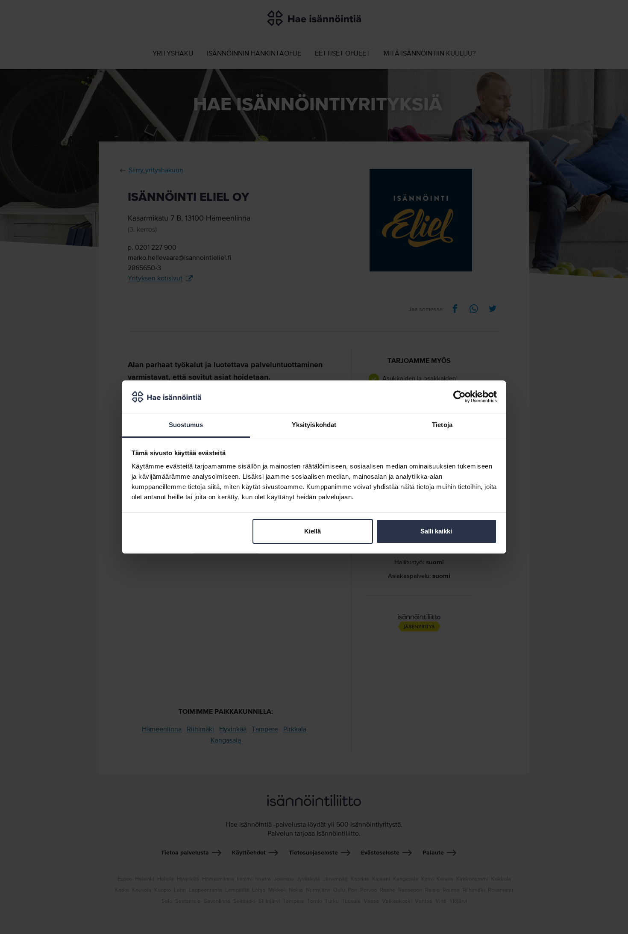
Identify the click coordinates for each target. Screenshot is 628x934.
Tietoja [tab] (442, 424)
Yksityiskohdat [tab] (314, 424)
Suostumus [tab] (186, 424)
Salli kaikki (436, 531)
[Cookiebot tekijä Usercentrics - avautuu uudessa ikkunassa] (459, 396)
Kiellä (312, 531)
